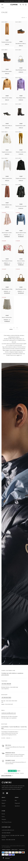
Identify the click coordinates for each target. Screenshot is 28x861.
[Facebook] (7, 793)
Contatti (3, 806)
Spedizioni (17, 806)
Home (2, 7)
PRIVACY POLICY (15, 849)
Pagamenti (17, 803)
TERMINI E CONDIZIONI (6, 849)
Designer (4, 819)
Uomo (3, 816)
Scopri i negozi (5, 738)
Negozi (3, 803)
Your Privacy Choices (6, 822)
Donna (3, 814)
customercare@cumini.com (8, 713)
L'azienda (4, 800)
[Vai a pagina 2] (17, 327)
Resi (16, 800)
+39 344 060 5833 (6, 697)
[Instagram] (3, 793)
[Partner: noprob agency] (14, 858)
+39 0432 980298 (6, 684)
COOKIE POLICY (22, 849)
